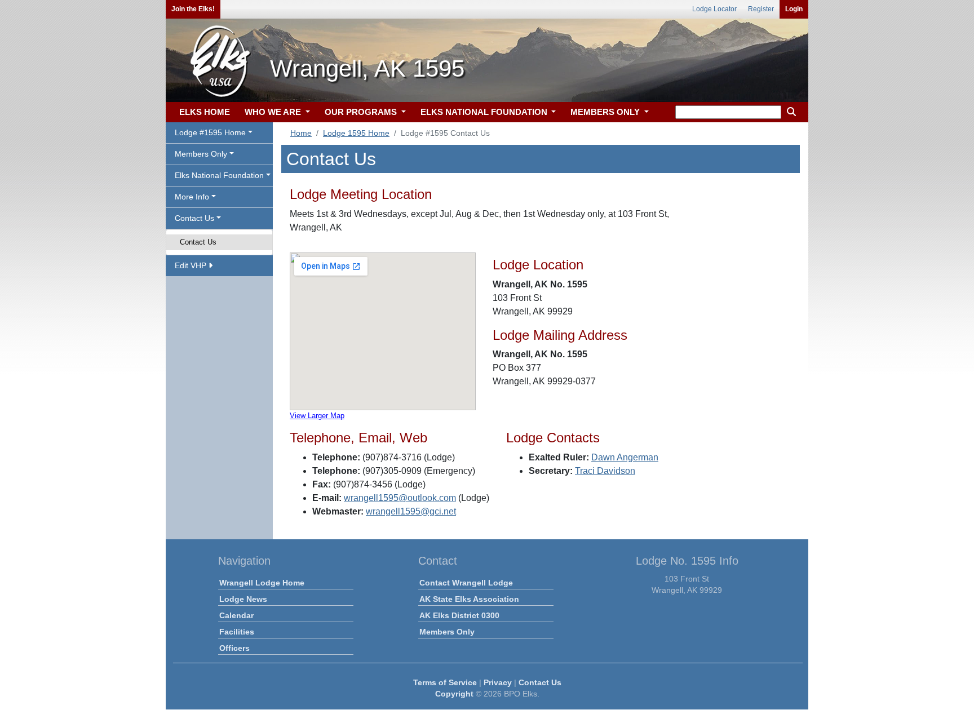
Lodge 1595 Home (356, 132)
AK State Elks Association (469, 599)
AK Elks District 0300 (459, 615)
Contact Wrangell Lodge (466, 582)
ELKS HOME (204, 112)
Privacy (498, 682)
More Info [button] (192, 196)
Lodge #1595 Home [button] (210, 132)
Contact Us (198, 242)
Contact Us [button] (194, 218)
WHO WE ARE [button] (274, 112)
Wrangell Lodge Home (261, 582)
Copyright (454, 693)
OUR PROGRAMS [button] (362, 112)
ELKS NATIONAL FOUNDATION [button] (485, 112)
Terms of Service (445, 682)
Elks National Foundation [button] (219, 175)
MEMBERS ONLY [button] (606, 112)
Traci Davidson (605, 471)
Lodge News (243, 599)
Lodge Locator (714, 9)
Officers (234, 648)
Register (761, 9)
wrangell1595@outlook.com (400, 498)
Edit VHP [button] (192, 265)
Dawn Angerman (624, 457)
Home (301, 132)
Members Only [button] (201, 153)
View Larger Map (317, 415)
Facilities (236, 631)
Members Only (447, 631)
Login (794, 9)
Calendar (236, 615)
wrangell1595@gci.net (411, 511)
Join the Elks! (193, 9)
